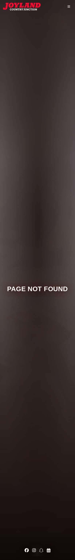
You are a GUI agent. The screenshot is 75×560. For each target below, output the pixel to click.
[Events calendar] (48, 550)
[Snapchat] (41, 550)
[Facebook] (27, 550)
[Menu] (69, 6)
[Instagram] (34, 550)
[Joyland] (22, 6)
